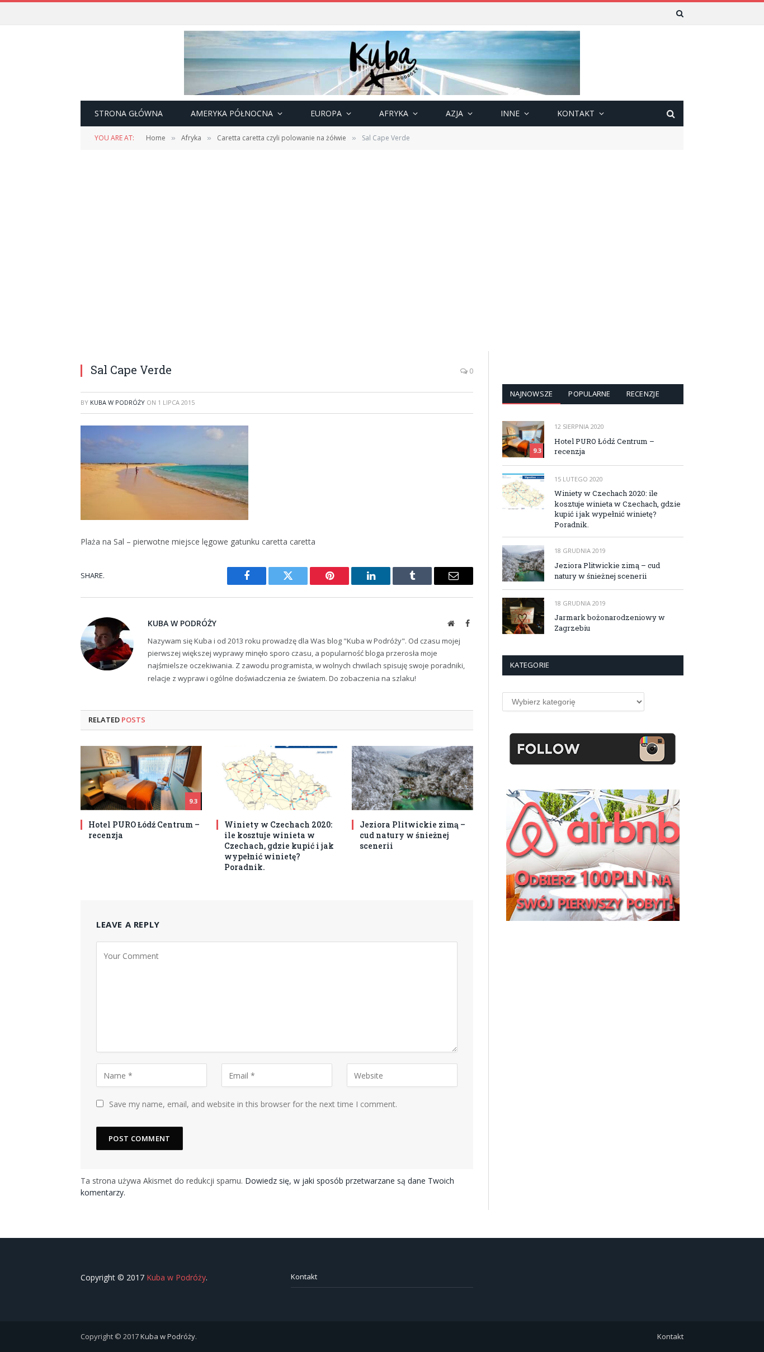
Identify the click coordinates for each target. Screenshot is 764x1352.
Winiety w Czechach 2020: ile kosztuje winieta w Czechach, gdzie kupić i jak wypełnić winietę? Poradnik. (279, 845)
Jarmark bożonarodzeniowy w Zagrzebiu (609, 622)
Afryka (393, 113)
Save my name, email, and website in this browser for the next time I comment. (253, 1104)
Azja (454, 113)
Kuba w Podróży (117, 402)
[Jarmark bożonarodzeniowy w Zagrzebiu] (523, 616)
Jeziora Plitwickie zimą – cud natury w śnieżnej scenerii (412, 835)
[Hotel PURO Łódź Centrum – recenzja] (141, 778)
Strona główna (129, 113)
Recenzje (642, 394)
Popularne (589, 394)
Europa (326, 113)
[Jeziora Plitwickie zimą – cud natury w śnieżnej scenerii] (412, 778)
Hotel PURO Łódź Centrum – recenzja (144, 829)
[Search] (678, 13)
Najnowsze (531, 394)
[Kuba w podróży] (382, 63)
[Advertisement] (382, 249)
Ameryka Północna (232, 113)
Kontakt (304, 1276)
